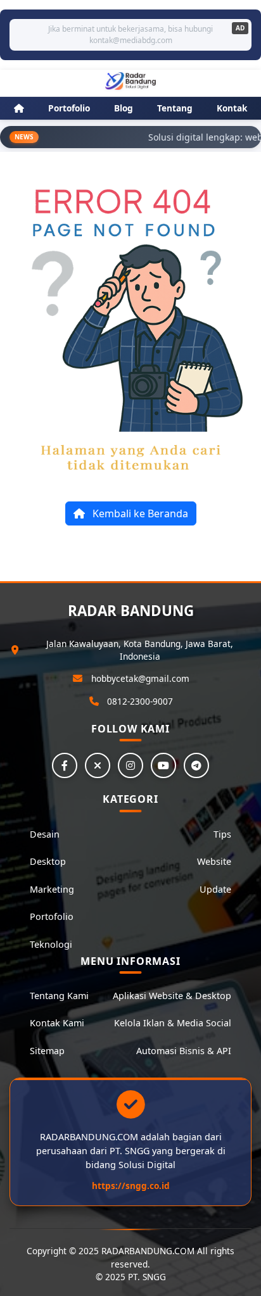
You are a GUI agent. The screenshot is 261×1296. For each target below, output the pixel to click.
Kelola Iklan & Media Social (172, 1023)
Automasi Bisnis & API (183, 1051)
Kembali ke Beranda (139, 513)
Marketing (52, 889)
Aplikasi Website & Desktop (172, 996)
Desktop (48, 861)
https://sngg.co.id (131, 1186)
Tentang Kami (59, 996)
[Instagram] (130, 765)
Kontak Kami (57, 1023)
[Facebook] (64, 765)
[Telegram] (196, 765)
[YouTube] (163, 765)
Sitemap (47, 1051)
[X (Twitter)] (97, 765)
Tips (222, 834)
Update (215, 889)
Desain (45, 834)
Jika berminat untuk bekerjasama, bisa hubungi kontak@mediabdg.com (130, 34)
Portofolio (51, 916)
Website (214, 861)
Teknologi (51, 944)
